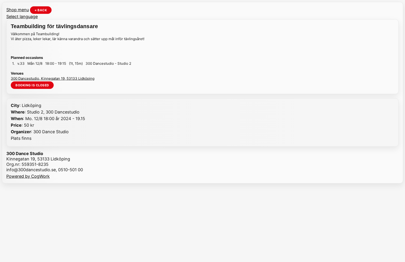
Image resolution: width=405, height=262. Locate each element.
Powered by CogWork (28, 176)
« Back (41, 10)
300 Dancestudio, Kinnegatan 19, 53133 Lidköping (52, 78)
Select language (22, 16)
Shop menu (17, 9)
